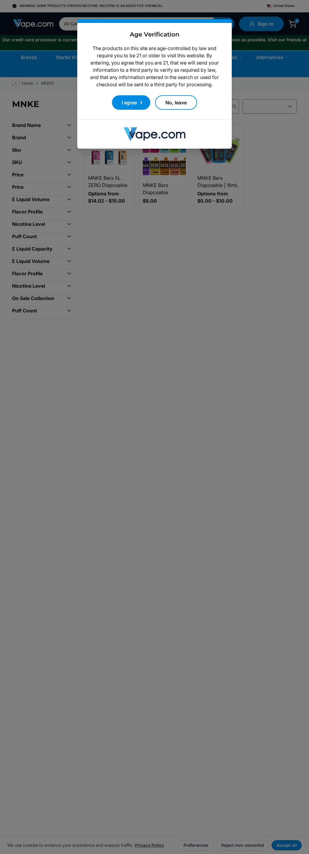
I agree (129, 103)
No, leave (176, 103)
